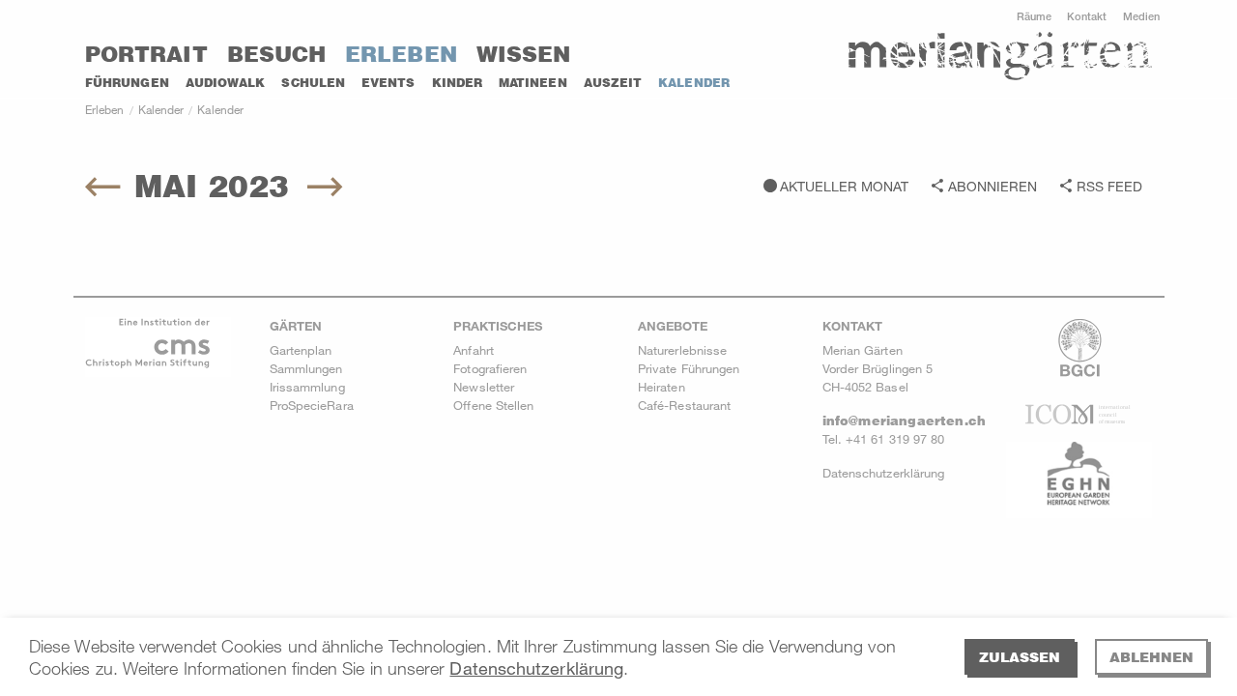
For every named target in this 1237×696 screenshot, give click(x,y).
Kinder (457, 82)
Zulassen (1019, 657)
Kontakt (1087, 16)
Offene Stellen (493, 405)
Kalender (694, 82)
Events (388, 82)
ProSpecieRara (312, 405)
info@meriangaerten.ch (904, 420)
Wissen (523, 54)
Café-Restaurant (684, 405)
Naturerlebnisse (682, 350)
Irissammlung (307, 386)
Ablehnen (1151, 657)
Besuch (276, 54)
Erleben (401, 54)
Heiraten (661, 386)
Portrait (146, 54)
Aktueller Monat (844, 186)
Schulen (313, 82)
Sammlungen (306, 368)
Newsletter (483, 386)
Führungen (127, 82)
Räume (1034, 16)
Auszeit (613, 82)
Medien (1141, 16)
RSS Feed (1109, 186)
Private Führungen (688, 368)
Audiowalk (226, 82)
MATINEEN (533, 82)
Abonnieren (992, 186)
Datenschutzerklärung (536, 668)
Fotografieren (490, 368)
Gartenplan (301, 350)
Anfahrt (473, 350)
